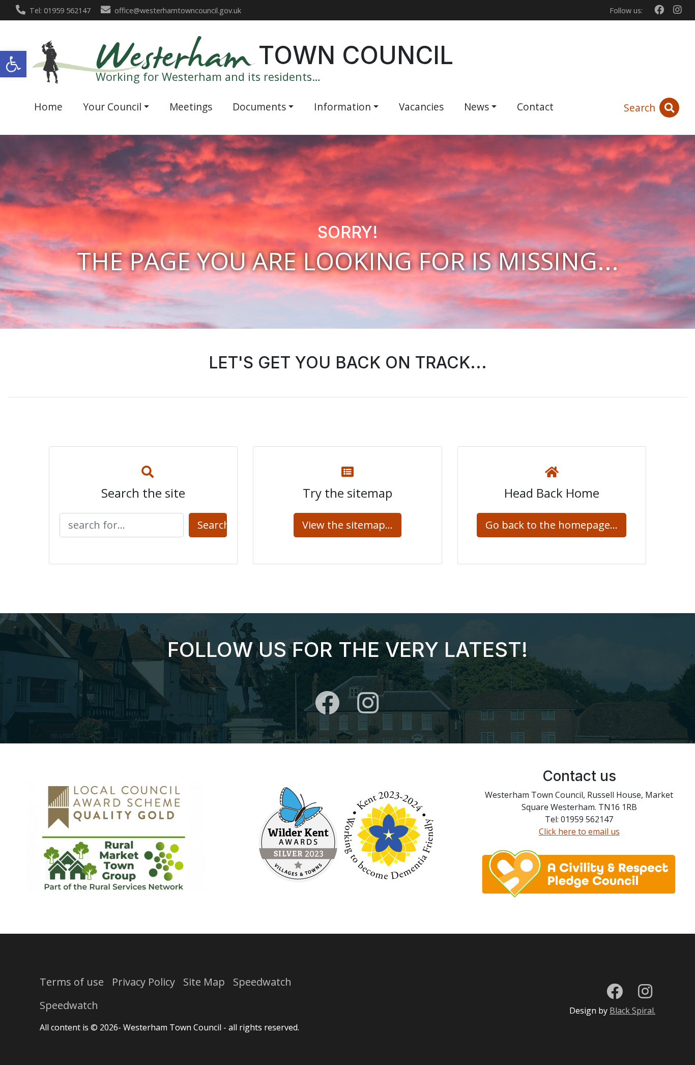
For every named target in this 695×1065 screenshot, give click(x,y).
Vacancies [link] (421, 106)
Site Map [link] (204, 982)
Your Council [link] (112, 106)
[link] (13, 64)
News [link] (476, 106)
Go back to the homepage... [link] (551, 525)
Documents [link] (259, 106)
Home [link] (48, 106)
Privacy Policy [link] (143, 982)
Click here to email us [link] (579, 831)
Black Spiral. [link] (632, 1010)
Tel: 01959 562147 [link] (60, 10)
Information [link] (342, 106)
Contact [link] (535, 106)
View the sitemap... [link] (347, 525)
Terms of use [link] (72, 982)
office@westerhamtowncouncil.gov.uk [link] (177, 10)
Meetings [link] (190, 106)
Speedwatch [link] (262, 982)
